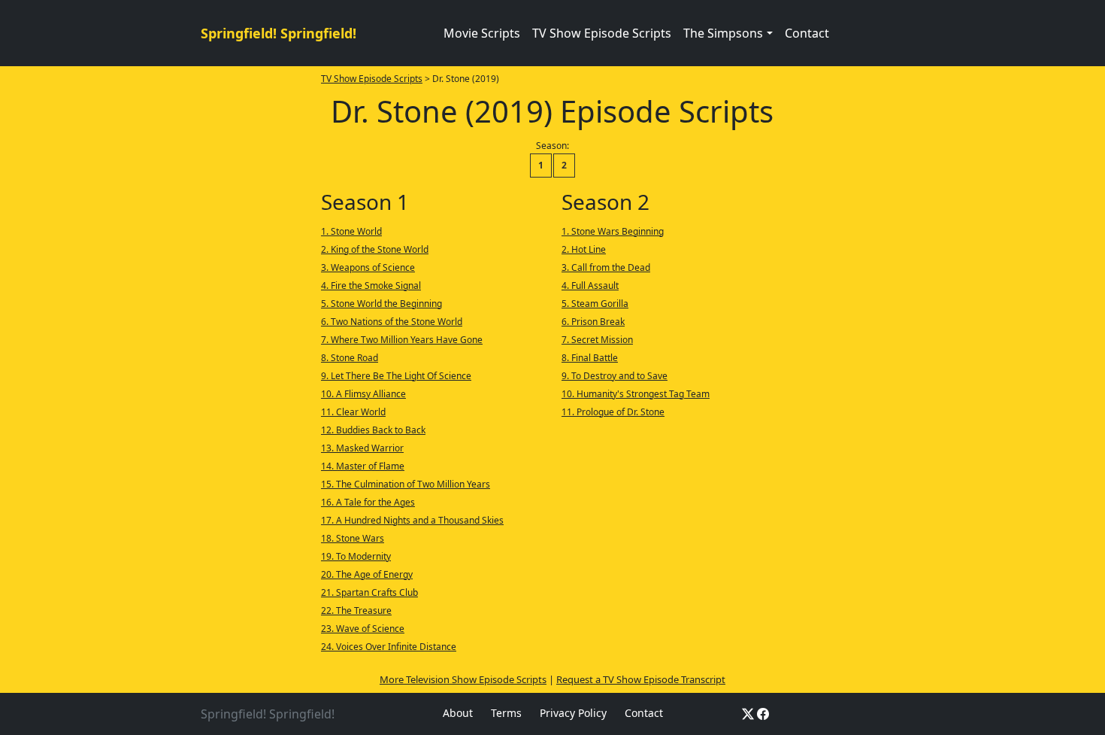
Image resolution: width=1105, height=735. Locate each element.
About (458, 713)
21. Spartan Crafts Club (369, 592)
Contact (807, 33)
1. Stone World (351, 231)
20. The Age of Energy (367, 574)
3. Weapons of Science (368, 267)
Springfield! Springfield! (278, 33)
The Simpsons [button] (723, 33)
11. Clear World (353, 411)
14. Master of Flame (362, 466)
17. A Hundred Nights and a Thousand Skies (412, 520)
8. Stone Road (349, 357)
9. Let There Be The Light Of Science (396, 375)
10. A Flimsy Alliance (363, 393)
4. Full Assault (590, 285)
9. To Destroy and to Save (615, 375)
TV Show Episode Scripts (601, 33)
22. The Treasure (356, 610)
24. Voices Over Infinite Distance (388, 646)
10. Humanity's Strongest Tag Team (636, 393)
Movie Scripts (482, 33)
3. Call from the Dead (606, 267)
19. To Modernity (356, 556)
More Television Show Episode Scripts (463, 679)
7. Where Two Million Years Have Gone (402, 339)
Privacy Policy (573, 713)
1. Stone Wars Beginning (613, 231)
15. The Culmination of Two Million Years (405, 484)
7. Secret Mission (597, 339)
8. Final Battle (590, 357)
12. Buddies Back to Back (373, 430)
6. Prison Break (593, 321)
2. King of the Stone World (374, 249)
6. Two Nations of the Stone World (391, 321)
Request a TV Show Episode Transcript (640, 679)
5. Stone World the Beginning (381, 303)
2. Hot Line (584, 249)
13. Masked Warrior (362, 448)
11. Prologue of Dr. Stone (613, 411)
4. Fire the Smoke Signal (371, 285)
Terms (506, 713)
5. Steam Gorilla (595, 303)
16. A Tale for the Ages (368, 502)
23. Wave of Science (362, 628)
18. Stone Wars (352, 538)
